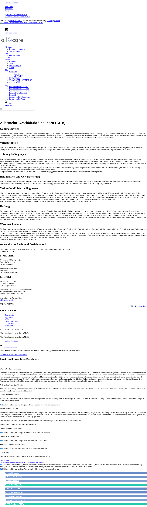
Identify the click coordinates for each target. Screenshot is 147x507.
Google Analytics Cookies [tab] (9, 395)
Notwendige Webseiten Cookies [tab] (11, 385)
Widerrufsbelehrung (12, 321)
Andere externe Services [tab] (9, 409)
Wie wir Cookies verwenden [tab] (10, 369)
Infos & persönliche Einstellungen (15, 355)
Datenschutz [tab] (4, 452)
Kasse (7, 11)
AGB (7, 319)
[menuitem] (76, 7)
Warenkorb (9, 9)
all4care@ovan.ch (53, 21)
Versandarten (9, 325)
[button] (12, 473)
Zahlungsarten (10, 323)
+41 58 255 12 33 (15, 21)
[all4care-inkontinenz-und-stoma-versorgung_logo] (12, 43)
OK (1, 355)
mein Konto (9, 7)
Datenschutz (9, 315)
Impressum (9, 317)
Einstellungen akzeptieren (9, 462)
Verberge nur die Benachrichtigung (31, 462)
